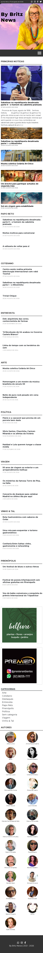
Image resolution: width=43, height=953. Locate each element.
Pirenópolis (8, 708)
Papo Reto (7, 705)
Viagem (6, 717)
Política (6, 711)
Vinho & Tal (8, 721)
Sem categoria (9, 714)
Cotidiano (7, 696)
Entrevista (7, 702)
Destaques (7, 699)
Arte (4, 693)
